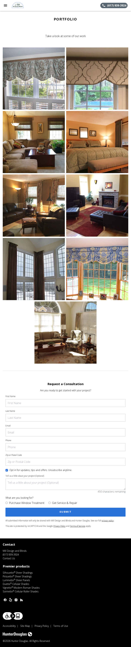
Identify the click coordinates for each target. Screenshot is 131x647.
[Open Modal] (34, 78)
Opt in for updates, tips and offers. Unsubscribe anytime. (40, 470)
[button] (5, 5)
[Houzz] (21, 599)
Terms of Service (77, 526)
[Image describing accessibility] (13, 616)
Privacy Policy (59, 526)
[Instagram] (16, 599)
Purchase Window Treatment (26, 503)
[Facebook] (5, 599)
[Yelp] (10, 599)
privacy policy (108, 520)
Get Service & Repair (64, 503)
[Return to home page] (21, 5)
